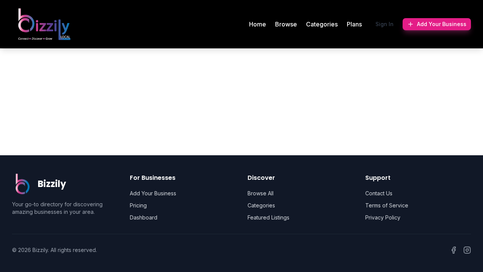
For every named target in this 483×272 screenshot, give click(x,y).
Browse (286, 24)
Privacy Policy (382, 217)
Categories (322, 24)
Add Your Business (441, 24)
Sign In (384, 24)
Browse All (261, 193)
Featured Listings (268, 217)
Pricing (138, 205)
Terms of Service (386, 205)
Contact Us (378, 193)
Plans (354, 24)
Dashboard (143, 217)
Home (257, 24)
